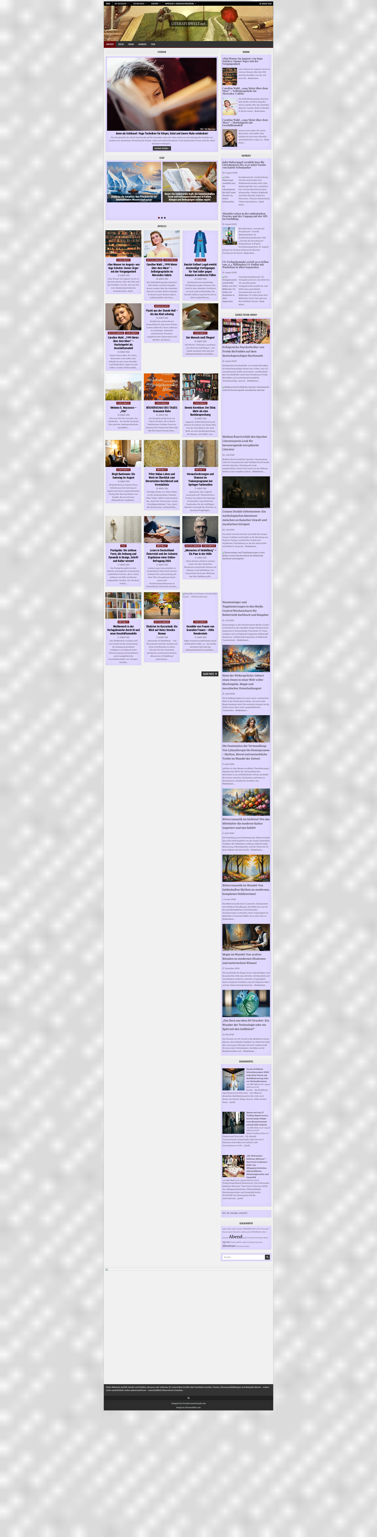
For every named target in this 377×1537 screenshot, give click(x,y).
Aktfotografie (246, 1232)
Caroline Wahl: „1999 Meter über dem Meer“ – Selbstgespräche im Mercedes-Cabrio (162, 270)
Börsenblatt (200, 260)
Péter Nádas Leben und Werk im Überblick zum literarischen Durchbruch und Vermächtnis (162, 479)
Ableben (239, 1242)
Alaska (232, 1242)
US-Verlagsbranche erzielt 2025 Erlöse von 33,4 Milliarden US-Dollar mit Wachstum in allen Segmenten (245, 264)
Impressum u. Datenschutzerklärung (179, 3)
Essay (153, 44)
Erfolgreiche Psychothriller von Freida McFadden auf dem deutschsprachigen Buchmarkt (243, 351)
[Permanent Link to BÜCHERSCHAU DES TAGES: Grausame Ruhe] (162, 386)
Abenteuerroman (242, 1246)
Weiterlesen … (253, 381)
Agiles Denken (237, 1229)
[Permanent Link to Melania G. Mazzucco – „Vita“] (123, 386)
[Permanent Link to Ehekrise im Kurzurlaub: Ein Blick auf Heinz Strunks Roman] (162, 605)
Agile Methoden (234, 1232)
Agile (224, 1229)
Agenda (226, 1242)
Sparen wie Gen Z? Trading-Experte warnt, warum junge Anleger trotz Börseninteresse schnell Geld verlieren (257, 1118)
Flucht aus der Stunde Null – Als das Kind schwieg (162, 312)
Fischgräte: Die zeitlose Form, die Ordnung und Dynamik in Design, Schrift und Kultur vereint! (123, 556)
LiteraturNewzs (123, 260)
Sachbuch (142, 44)
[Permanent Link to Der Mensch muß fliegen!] (200, 316)
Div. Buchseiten (121, 3)
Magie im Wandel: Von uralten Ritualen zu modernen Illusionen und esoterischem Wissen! (244, 958)
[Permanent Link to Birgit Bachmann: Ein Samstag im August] (123, 453)
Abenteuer (229, 1245)
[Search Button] (188, 1398)
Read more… (253, 78)
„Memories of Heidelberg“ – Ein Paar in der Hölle (200, 552)
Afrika (229, 1229)
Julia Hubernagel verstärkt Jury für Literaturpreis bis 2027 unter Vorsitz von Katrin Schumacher (244, 164)
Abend (235, 1236)
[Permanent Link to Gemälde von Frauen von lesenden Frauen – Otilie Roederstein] (200, 605)
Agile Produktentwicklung (253, 1238)
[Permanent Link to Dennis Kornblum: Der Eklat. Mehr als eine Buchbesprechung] (200, 386)
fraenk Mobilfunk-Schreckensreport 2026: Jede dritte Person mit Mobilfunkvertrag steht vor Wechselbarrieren (257, 1075)
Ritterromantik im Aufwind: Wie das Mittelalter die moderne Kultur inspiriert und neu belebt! (246, 823)
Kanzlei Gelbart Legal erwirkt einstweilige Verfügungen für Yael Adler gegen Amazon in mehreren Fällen (200, 270)
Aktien (265, 1238)
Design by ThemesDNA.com (188, 1408)
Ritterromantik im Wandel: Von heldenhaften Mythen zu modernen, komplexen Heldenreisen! (246, 889)
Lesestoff (154, 3)
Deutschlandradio (154, 260)
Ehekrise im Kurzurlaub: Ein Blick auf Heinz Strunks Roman (161, 630)
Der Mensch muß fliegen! (200, 337)
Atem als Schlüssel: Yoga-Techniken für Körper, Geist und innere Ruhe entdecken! (162, 133)
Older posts (208, 673)
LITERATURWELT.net (188, 23)
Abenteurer (256, 1232)
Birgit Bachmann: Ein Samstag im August (123, 475)
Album (254, 1229)
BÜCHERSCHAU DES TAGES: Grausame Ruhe (162, 409)
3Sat (259, 1229)
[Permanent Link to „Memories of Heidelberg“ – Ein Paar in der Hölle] (200, 529)
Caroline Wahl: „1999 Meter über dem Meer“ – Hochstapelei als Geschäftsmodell (123, 343)
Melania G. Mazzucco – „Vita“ (123, 409)
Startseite (110, 44)
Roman (131, 44)
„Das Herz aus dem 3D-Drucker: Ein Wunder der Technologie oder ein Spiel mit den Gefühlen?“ (245, 1025)
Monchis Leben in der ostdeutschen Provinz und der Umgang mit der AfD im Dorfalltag (244, 216)
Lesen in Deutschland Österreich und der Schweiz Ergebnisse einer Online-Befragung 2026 (161, 556)
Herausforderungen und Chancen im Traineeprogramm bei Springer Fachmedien (200, 479)
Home (108, 3)
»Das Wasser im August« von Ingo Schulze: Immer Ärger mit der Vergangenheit (123, 268)
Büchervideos (138, 3)
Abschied (247, 1229)
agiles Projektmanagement (253, 1242)
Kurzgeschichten (162, 306)
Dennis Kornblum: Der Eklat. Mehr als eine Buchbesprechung (200, 411)
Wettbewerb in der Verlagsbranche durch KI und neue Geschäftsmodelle (123, 630)
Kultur (121, 44)
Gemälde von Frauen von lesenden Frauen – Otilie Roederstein (200, 630)
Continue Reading (162, 148)
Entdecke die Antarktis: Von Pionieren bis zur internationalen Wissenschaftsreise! (134, 198)
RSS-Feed (254, 1084)
